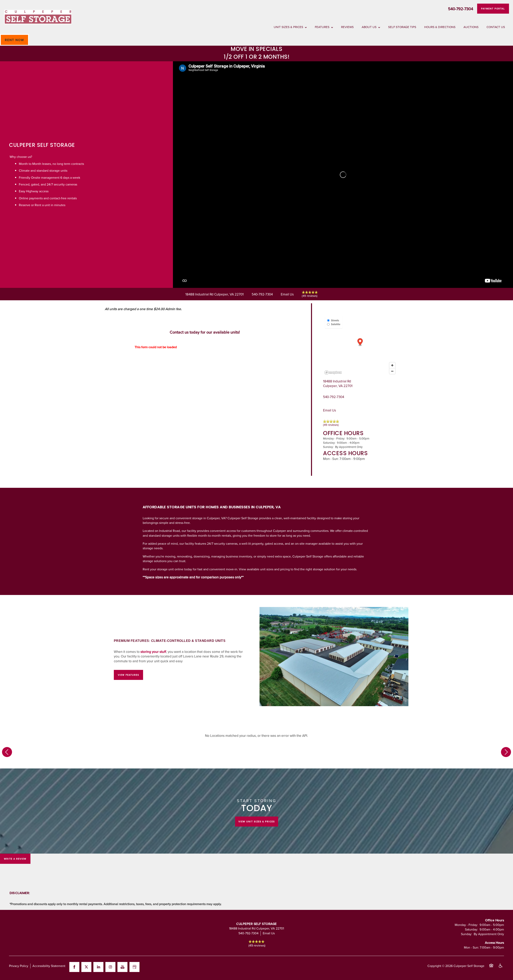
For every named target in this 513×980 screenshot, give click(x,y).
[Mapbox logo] (333, 372)
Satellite (335, 324)
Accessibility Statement (48, 966)
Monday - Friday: (334, 438)
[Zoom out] (392, 371)
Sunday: (328, 447)
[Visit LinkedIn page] (98, 967)
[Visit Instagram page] (110, 967)
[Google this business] (134, 967)
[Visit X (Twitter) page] (86, 967)
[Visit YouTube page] (122, 967)
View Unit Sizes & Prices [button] (256, 821)
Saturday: (329, 443)
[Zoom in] (392, 365)
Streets (335, 320)
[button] (493, 9)
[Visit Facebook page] (74, 967)
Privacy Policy (18, 966)
